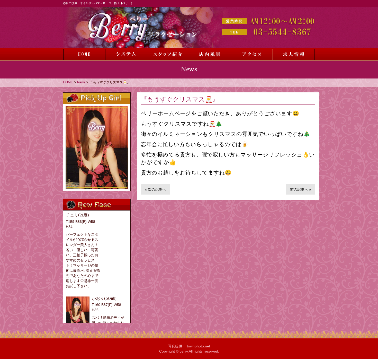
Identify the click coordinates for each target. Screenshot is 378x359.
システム (126, 54)
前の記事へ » (300, 189)
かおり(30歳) (104, 298)
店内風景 (210, 54)
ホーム (84, 54)
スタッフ (168, 54)
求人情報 (293, 54)
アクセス (252, 54)
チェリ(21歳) (77, 215)
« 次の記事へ (155, 189)
